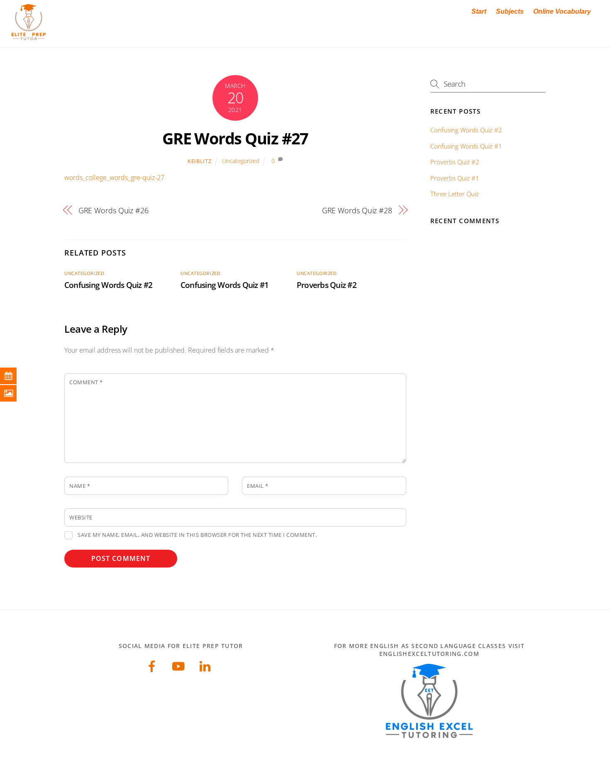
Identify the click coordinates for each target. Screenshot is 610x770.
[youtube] (179, 665)
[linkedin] (206, 665)
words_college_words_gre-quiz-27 (114, 177)
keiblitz (199, 161)
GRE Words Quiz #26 (113, 210)
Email (257, 486)
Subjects (510, 11)
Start (478, 11)
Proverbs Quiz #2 (326, 284)
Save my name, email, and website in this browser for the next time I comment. (197, 535)
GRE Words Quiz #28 (357, 210)
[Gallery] (14, 393)
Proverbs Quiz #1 (454, 178)
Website (81, 517)
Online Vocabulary (562, 11)
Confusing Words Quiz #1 (224, 284)
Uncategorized (240, 161)
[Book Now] (14, 376)
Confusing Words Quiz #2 (108, 284)
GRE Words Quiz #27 (235, 138)
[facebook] (153, 665)
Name (79, 486)
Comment (86, 382)
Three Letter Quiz (454, 194)
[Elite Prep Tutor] (29, 36)
